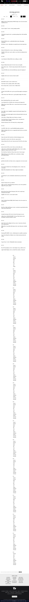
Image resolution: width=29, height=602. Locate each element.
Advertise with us (18, 592)
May (13, 262)
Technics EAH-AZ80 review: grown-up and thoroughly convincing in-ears (14, 92)
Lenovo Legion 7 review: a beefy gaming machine (10, 28)
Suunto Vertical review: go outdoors (8, 182)
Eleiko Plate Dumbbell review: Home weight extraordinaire (12, 169)
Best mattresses (14, 582)
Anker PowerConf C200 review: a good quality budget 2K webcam (13, 94)
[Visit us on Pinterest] (11, 1)
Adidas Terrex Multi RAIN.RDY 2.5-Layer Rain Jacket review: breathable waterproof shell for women (13, 217)
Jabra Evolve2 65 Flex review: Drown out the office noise (11, 147)
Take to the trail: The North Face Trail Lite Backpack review (12, 137)
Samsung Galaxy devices (8, 580)
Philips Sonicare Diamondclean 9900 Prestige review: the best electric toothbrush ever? (14, 22)
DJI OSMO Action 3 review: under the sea (9, 81)
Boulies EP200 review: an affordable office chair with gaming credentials (12, 42)
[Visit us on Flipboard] (15, 1)
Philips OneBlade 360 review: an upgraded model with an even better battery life (14, 131)
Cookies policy (12, 592)
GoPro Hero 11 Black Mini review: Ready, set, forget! (11, 117)
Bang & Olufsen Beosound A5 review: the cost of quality (11, 64)
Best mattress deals (20, 579)
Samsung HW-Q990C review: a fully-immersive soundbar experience (14, 233)
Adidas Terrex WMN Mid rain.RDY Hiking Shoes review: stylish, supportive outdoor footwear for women (13, 149)
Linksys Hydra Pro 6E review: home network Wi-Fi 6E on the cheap (14, 141)
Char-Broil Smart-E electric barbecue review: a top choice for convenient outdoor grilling (12, 120)
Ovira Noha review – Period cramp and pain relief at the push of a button (13, 67)
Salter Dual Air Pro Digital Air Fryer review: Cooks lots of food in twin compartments (13, 223)
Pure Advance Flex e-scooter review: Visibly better (10, 85)
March (14, 259)
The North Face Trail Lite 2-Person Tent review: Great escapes (13, 152)
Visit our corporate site (22, 599)
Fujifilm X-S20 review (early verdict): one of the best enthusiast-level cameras (14, 52)
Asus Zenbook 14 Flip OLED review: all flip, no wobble (11, 59)
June (14, 263)
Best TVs (14, 579)
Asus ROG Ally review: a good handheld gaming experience (12, 128)
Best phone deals (20, 578)
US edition (14, 600)
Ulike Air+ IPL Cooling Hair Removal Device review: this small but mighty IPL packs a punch (13, 185)
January (14, 270)
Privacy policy (7, 592)
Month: (14, 16)
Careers (22, 592)
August (14, 266)
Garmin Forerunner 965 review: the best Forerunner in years (12, 214)
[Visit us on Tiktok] (16, 1)
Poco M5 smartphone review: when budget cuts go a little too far (13, 247)
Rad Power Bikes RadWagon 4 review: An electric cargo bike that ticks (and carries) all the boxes (14, 208)
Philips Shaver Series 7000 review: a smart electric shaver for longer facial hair (14, 105)
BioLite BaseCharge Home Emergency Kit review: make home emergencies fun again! (12, 192)
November (14, 472)
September (14, 281)
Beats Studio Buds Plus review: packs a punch (9, 100)
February (14, 258)
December (14, 285)
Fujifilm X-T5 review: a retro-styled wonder (9, 194)
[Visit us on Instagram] (14, 1)
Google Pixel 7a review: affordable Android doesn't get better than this (13, 176)
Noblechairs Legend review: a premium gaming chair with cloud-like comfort (14, 35)
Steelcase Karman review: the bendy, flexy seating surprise (12, 122)
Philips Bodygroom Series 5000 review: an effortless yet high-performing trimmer (12, 154)
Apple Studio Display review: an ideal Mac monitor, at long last (13, 249)
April (13, 274)
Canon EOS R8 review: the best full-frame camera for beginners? (13, 70)
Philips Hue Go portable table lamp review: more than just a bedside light (14, 226)
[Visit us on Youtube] (12, 1)
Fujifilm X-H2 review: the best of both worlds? (10, 75)
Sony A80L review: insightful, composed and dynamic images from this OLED (13, 112)
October (14, 282)
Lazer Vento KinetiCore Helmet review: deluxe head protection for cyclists (13, 235)
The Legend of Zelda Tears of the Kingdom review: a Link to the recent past (13, 167)
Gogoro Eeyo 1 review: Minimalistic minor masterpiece (11, 242)
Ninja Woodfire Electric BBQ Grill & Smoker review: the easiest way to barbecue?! (14, 201)
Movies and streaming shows (8, 582)
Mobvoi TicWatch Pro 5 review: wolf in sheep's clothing (11, 50)
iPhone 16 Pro (8, 578)
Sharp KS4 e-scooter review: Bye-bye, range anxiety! (11, 139)
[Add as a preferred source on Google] (14, 596)
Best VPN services (8, 583)
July (13, 278)
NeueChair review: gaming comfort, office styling (10, 83)
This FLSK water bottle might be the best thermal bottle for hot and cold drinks (14, 115)
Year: (4, 16)
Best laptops (14, 578)
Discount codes (21, 582)
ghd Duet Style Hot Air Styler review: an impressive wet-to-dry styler (14, 161)
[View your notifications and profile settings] (22, 1)
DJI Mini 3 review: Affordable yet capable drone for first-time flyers (14, 44)
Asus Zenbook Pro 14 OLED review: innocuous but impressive (13, 102)
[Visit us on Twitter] (10, 1)
